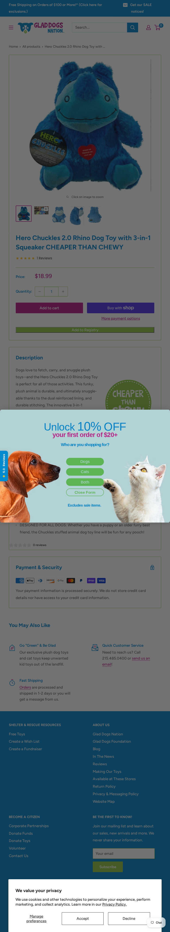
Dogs (85, 461)
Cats (85, 472)
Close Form (85, 492)
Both (85, 482)
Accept (83, 918)
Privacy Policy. (114, 904)
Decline (129, 918)
